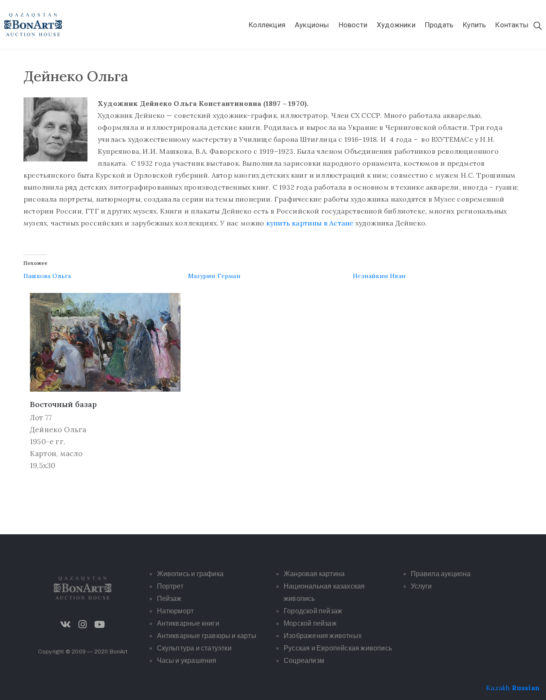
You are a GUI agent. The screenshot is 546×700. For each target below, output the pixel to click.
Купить (474, 25)
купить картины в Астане (310, 223)
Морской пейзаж (310, 623)
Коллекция (267, 25)
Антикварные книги (188, 623)
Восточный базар (63, 404)
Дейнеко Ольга (58, 429)
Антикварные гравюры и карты (206, 635)
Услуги (421, 586)
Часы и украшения (187, 660)
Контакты (512, 25)
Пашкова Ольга (47, 276)
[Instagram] (82, 624)
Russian (526, 687)
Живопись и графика (190, 573)
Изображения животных (323, 635)
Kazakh (498, 687)
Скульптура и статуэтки (194, 648)
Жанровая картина (314, 573)
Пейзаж (169, 598)
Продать (439, 25)
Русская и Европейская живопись (338, 648)
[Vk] (65, 624)
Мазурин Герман (214, 276)
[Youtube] (99, 624)
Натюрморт (175, 611)
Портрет (170, 586)
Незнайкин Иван (379, 276)
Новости (353, 25)
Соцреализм (304, 660)
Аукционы (312, 25)
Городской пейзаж (313, 611)
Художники (396, 25)
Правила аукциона (441, 573)
